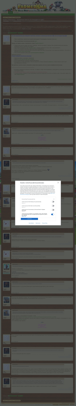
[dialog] (38, 203)
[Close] (58, 183)
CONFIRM (29, 218)
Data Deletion (31, 223)
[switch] (52, 201)
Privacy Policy (44, 223)
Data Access (38, 223)
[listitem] (38, 199)
